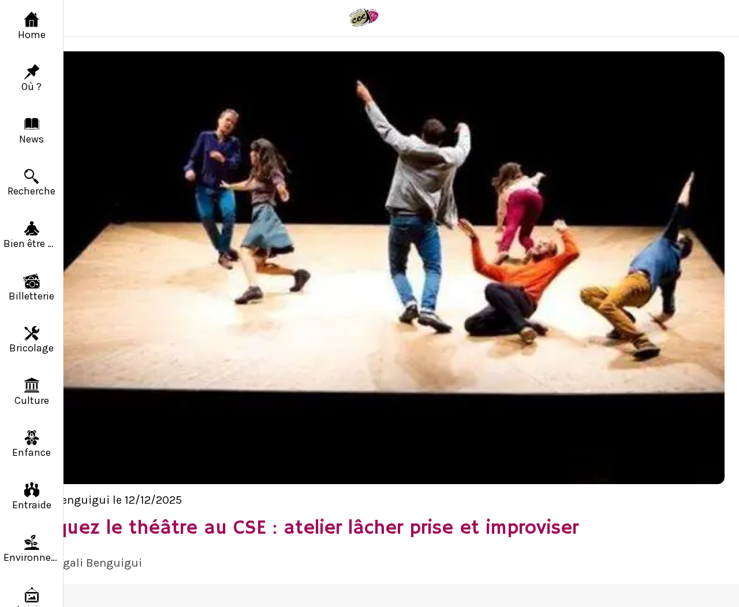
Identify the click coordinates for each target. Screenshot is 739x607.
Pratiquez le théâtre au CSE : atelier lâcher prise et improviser (296, 528)
